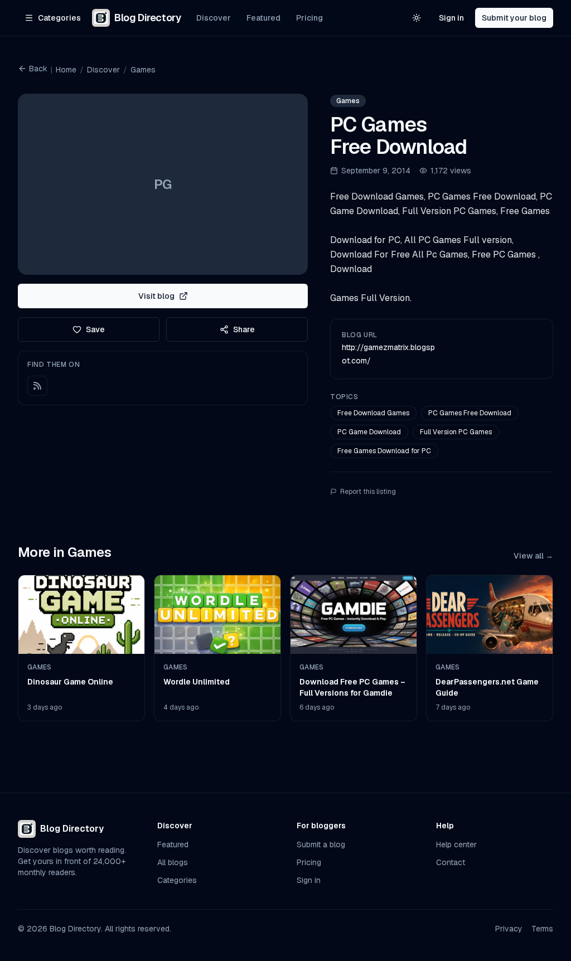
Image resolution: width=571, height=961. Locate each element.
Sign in (451, 18)
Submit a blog (321, 844)
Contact (450, 862)
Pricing (309, 18)
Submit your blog (514, 18)
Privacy (508, 929)
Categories (177, 880)
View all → (533, 556)
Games (143, 70)
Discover (213, 18)
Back (38, 69)
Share (244, 329)
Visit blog (156, 296)
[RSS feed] (37, 386)
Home (66, 70)
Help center (456, 844)
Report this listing (368, 491)
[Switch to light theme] (416, 18)
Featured (263, 18)
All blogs (172, 862)
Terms (542, 929)
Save (95, 329)
